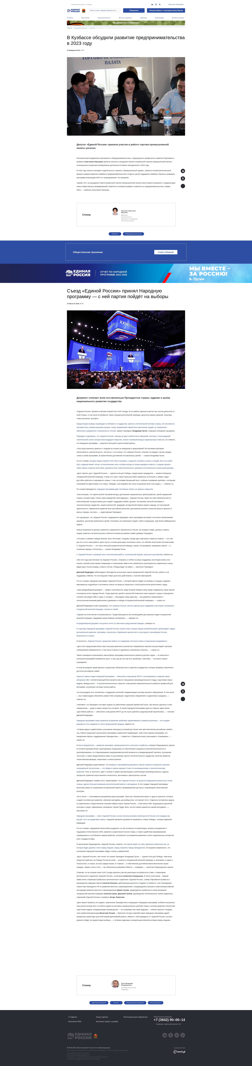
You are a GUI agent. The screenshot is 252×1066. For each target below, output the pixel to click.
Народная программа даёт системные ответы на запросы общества (125, 489)
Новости (92, 28)
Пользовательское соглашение (78, 1053)
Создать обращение (166, 252)
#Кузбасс (115, 234)
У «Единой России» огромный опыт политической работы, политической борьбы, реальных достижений (119, 555)
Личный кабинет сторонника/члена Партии (166, 10)
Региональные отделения (136, 1017)
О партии (70, 18)
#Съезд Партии (155, 1002)
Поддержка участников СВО (126, 23)
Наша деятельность (104, 18)
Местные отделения (125, 18)
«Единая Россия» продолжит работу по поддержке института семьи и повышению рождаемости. (127, 641)
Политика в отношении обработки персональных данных (87, 1057)
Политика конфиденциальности (78, 1055)
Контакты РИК (74, 1021)
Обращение (133, 10)
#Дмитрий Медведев (99, 1002)
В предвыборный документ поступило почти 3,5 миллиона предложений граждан (110, 623)
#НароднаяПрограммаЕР (135, 1002)
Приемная (143, 18)
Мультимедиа (159, 18)
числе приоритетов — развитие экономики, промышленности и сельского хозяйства (112, 745)
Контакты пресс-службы (107, 1021)
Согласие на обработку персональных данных (83, 1059)
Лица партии (85, 18)
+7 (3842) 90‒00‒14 (169, 1020)
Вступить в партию (178, 18)
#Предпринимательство (133, 234)
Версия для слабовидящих (176, 4)
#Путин (116, 1002)
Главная (69, 28)
